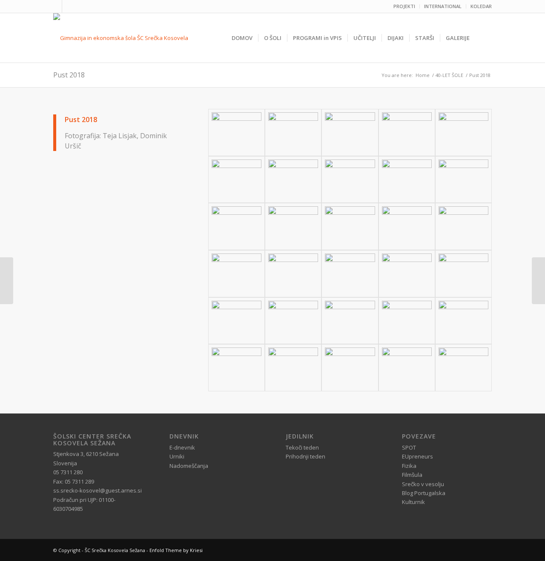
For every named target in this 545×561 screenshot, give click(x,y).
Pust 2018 (69, 75)
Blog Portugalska (423, 493)
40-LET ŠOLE (449, 75)
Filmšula (412, 474)
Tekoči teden (302, 447)
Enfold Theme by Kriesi (176, 550)
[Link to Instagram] (68, 6)
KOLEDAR (481, 6)
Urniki (176, 456)
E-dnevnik (182, 447)
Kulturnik (413, 502)
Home (423, 75)
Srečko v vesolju (423, 484)
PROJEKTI (404, 6)
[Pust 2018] (236, 132)
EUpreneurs (417, 456)
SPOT (409, 447)
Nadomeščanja (188, 466)
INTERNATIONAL (443, 6)
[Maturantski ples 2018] (538, 280)
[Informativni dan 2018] (6, 280)
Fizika (409, 466)
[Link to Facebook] (55, 6)
